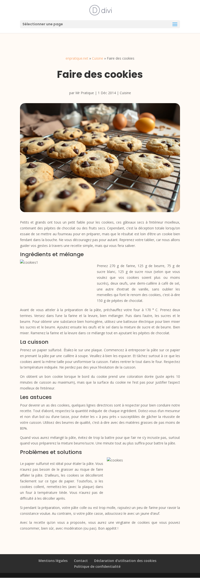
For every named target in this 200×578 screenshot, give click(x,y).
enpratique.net (77, 58)
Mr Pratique (84, 92)
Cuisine (97, 58)
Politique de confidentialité (97, 566)
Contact (81, 560)
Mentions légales (53, 560)
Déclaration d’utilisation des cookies (125, 560)
